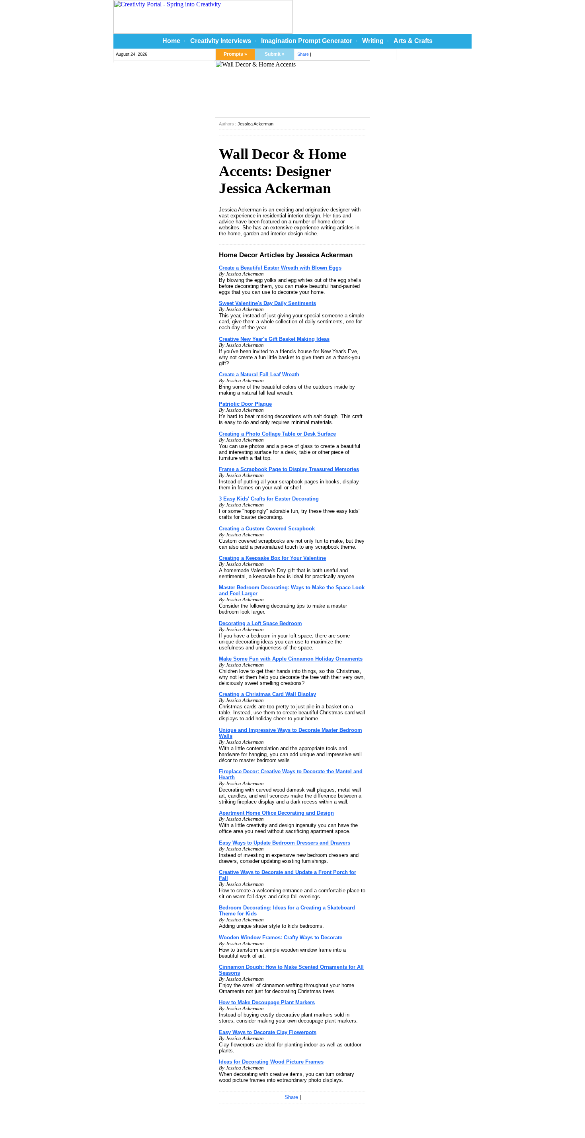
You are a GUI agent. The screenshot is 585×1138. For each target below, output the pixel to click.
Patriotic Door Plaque (245, 404)
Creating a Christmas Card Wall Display (267, 694)
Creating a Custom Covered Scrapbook (267, 529)
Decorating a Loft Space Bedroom (260, 623)
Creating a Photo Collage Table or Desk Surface (277, 434)
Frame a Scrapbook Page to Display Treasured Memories (289, 469)
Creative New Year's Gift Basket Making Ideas (274, 339)
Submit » (275, 54)
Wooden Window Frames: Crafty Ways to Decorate (280, 938)
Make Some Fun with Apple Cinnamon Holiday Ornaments (291, 659)
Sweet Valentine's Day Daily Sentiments (267, 303)
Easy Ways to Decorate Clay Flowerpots (267, 1032)
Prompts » (235, 54)
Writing (373, 40)
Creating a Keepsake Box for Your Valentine (272, 558)
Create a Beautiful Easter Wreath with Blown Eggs (280, 268)
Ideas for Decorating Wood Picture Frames (271, 1062)
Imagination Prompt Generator (306, 40)
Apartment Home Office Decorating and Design (276, 813)
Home (171, 40)
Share (303, 54)
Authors (226, 123)
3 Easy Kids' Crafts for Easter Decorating (269, 499)
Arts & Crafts (413, 40)
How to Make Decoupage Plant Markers (267, 1002)
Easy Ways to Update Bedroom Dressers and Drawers (284, 843)
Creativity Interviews (220, 40)
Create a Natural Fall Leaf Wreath (259, 374)
